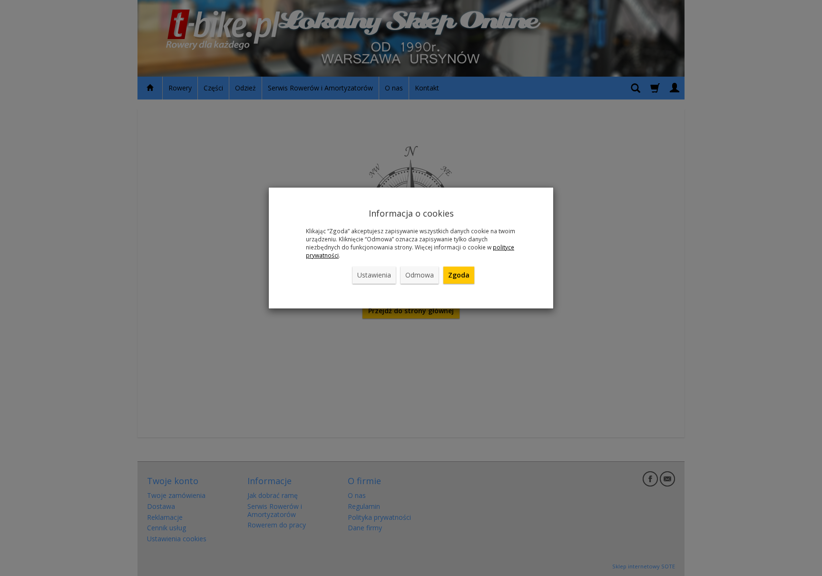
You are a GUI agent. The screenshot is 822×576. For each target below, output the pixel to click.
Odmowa (419, 274)
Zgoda (459, 274)
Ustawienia (374, 274)
